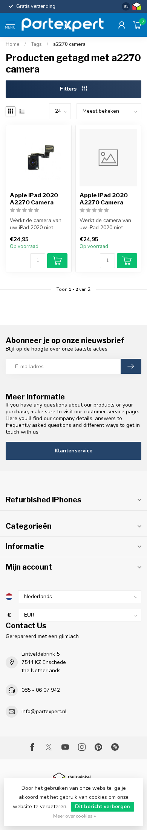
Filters (69, 88)
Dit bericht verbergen (102, 806)
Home (13, 44)
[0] (137, 24)
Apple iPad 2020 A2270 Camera (34, 199)
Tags (36, 44)
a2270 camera (69, 44)
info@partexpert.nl (44, 711)
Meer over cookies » (74, 816)
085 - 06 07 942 (40, 690)
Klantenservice (73, 450)
